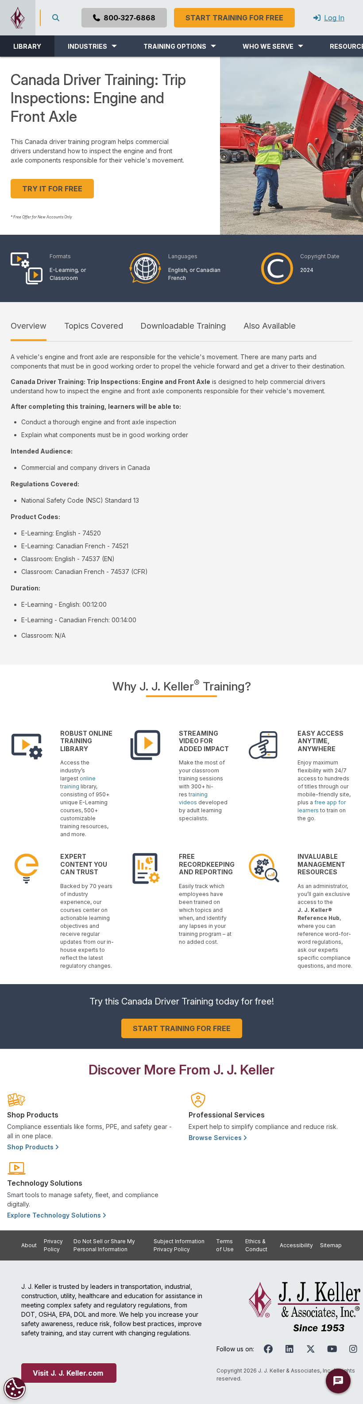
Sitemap (331, 1245)
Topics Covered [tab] (93, 325)
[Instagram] (353, 1349)
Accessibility (296, 1245)
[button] (92, 46)
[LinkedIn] (289, 1349)
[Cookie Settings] (15, 1388)
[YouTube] (332, 1349)
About (29, 1245)
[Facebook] (268, 1349)
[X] (311, 1349)
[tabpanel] (181, 496)
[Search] (57, 18)
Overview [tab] (28, 325)
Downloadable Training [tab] (183, 325)
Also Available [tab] (269, 325)
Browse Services (216, 1137)
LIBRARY (27, 46)
